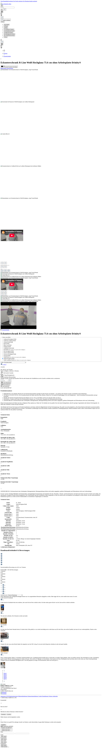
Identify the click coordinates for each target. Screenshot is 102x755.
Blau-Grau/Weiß (7, 345)
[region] (51, 199)
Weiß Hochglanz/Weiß (9, 358)
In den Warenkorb (7, 382)
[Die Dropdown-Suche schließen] (4, 9)
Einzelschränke (5, 330)
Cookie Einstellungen (43, 696)
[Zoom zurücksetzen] (5, 270)
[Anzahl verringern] (2, 380)
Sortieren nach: (4, 595)
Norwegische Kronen (9, 34)
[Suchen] (2, 10)
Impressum (3, 696)
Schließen (3, 724)
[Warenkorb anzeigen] (1, 47)
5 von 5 (4, 364)
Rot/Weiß (14, 349)
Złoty (5, 27)
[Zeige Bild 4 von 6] (5, 265)
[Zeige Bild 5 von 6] (7, 265)
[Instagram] (3, 692)
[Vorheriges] (2, 263)
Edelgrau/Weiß (7, 346)
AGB (7, 696)
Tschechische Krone (9, 35)
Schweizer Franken (9, 29)
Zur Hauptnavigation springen (30, 1)
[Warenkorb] (1, 15)
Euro (5, 37)
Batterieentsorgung (13, 696)
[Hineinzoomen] (8, 270)
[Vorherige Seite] (4, 672)
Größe (2, 362)
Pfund (6, 26)
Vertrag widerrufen (53, 696)
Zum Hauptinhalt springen (7, 1)
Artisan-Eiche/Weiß (8, 342)
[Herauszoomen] (2, 270)
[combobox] (7, 7)
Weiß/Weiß (15, 357)
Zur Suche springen (18, 1)
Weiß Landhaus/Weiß (17, 360)
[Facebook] (3, 693)
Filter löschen (4, 746)
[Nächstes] (5, 263)
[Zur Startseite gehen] (6, 4)
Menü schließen (6, 20)
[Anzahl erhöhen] (9, 380)
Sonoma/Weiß (7, 355)
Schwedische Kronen (9, 30)
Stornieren (3, 714)
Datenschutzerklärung (33, 696)
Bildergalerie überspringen (7, 68)
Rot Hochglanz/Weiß (9, 351)
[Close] (1, 709)
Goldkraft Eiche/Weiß (9, 348)
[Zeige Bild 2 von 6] (2, 265)
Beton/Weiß (6, 343)
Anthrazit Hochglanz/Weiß (10, 339)
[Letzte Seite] (4, 681)
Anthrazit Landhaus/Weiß (10, 340)
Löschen (9, 714)
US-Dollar (6, 24)
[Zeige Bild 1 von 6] (1, 265)
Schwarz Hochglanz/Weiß (10, 354)
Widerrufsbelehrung (23, 696)
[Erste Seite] (4, 670)
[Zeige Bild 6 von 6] (8, 265)
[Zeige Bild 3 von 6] (4, 265)
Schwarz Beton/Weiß (9, 352)
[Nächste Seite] (4, 680)
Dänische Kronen (8, 32)
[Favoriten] (1, 13)
